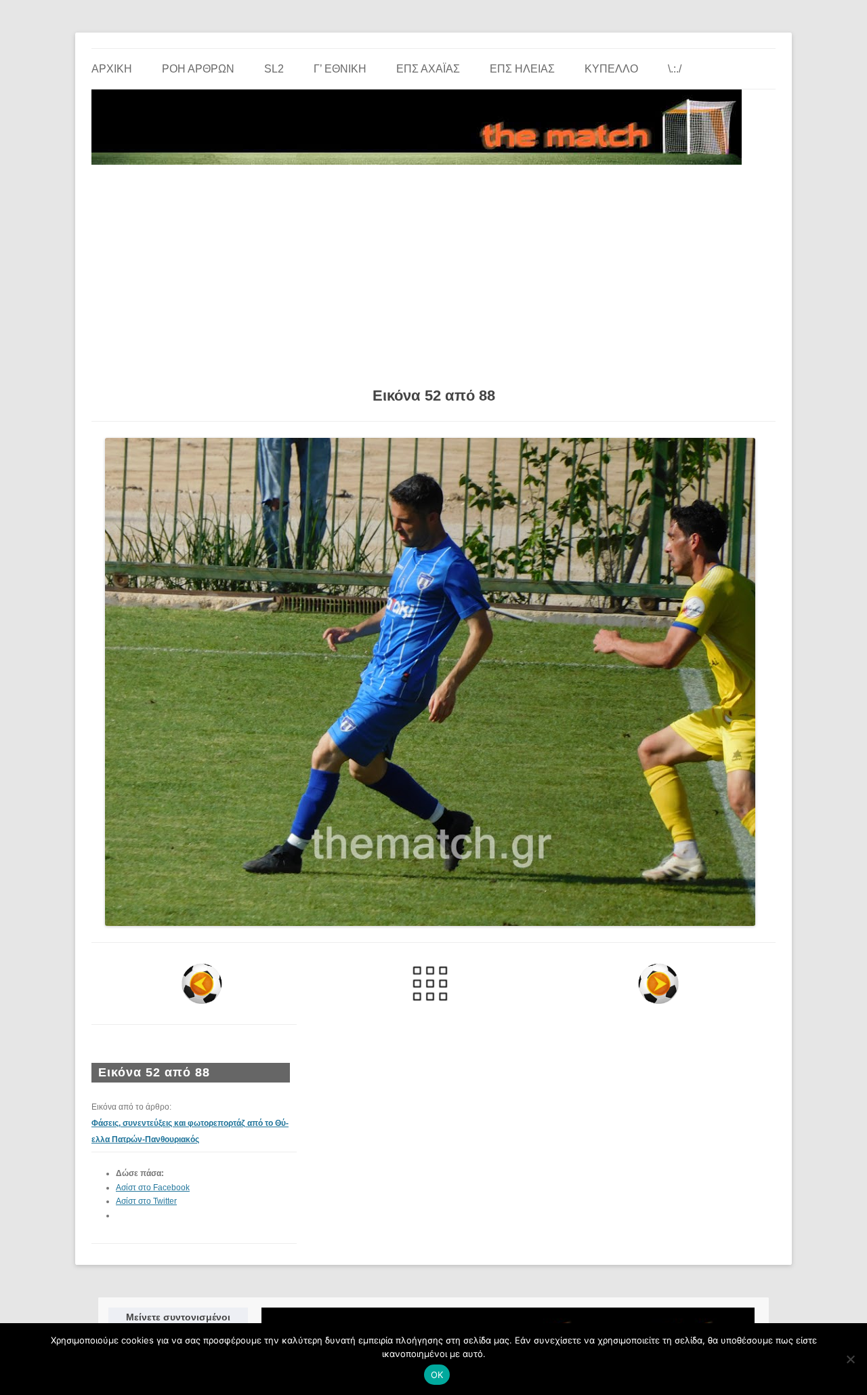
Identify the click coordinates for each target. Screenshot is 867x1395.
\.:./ (674, 69)
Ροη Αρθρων (198, 69)
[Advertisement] (433, 271)
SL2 (274, 69)
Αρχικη (111, 69)
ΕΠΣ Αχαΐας (428, 69)
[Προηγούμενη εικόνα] (202, 983)
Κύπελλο (611, 69)
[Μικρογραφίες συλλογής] (430, 983)
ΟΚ (437, 1374)
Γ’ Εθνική (340, 69)
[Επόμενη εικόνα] (658, 983)
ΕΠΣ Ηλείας (522, 69)
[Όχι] (850, 1359)
